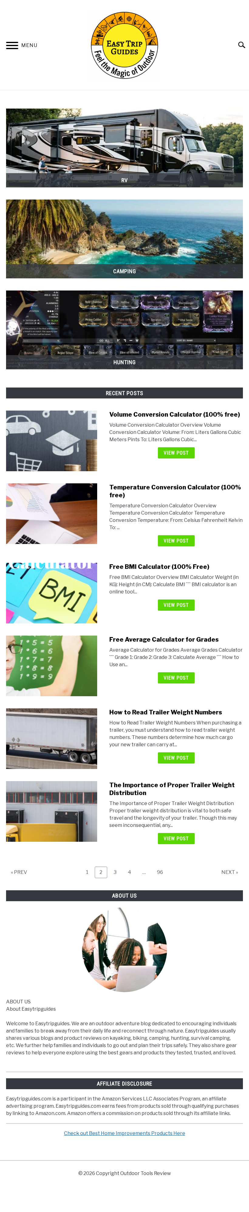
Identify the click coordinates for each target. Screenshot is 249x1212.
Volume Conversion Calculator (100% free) (174, 414)
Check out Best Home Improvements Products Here (124, 1133)
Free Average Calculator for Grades (164, 639)
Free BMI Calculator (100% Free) (159, 566)
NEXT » (229, 872)
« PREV (19, 872)
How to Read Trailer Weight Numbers (165, 712)
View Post (176, 453)
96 (162, 872)
